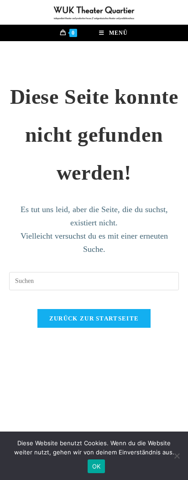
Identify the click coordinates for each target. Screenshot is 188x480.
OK (96, 466)
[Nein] (176, 455)
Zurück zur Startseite (94, 318)
